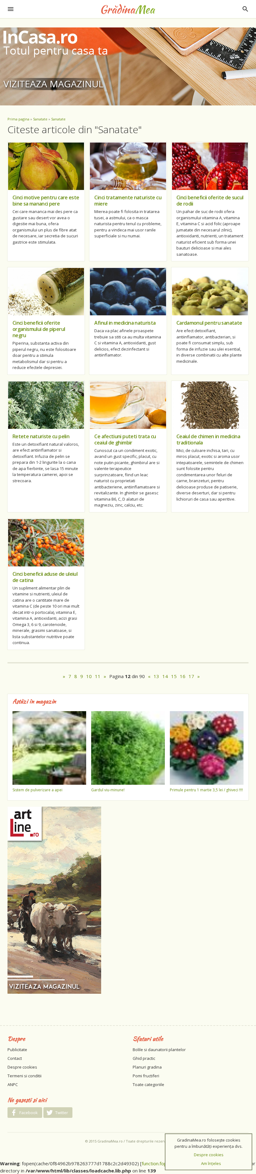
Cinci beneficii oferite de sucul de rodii (210, 200)
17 (191, 676)
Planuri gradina (147, 1067)
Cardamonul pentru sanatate (209, 322)
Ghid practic (144, 1058)
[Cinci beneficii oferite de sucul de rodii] (210, 166)
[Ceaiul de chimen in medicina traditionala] (210, 405)
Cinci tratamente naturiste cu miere (127, 200)
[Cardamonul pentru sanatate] (210, 291)
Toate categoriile (148, 1084)
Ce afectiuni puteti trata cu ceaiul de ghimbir (125, 439)
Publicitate (17, 1049)
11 (98, 676)
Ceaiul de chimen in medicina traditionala (208, 439)
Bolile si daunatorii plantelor (159, 1049)
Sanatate (40, 119)
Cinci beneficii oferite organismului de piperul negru (38, 329)
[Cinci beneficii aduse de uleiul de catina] (46, 542)
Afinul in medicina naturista (124, 322)
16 (182, 676)
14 (165, 676)
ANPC (12, 1084)
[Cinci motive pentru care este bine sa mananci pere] (46, 166)
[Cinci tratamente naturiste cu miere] (128, 166)
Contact (14, 1058)
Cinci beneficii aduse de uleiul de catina (44, 577)
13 (156, 676)
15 (174, 676)
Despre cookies (22, 1067)
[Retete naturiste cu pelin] (46, 405)
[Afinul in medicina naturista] (128, 291)
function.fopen (157, 1163)
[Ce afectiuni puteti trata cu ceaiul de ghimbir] (128, 405)
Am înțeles (211, 1163)
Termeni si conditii (24, 1076)
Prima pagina (18, 119)
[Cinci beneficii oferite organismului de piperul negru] (46, 291)
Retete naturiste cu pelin (40, 436)
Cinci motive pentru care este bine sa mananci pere (45, 200)
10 (89, 676)
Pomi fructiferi (146, 1076)
